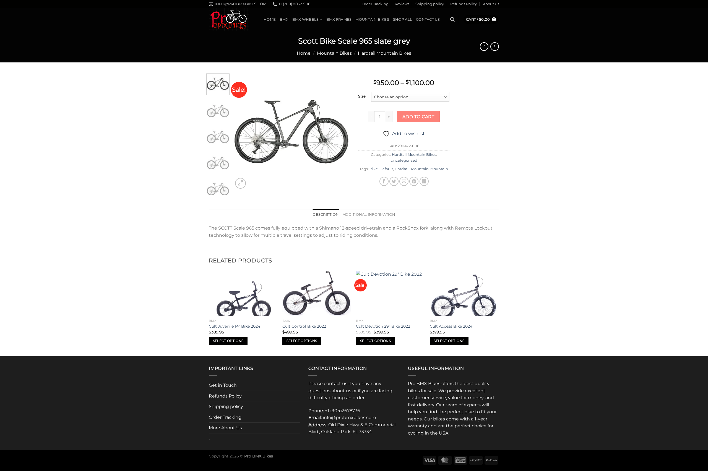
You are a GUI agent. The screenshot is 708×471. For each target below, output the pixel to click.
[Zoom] (240, 183)
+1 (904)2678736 (342, 410)
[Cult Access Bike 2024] (464, 293)
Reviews (402, 4)
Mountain (439, 169)
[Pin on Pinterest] (413, 181)
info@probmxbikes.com (349, 417)
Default (386, 169)
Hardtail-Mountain (412, 169)
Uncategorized (404, 160)
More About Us (225, 427)
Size (362, 96)
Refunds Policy (463, 4)
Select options (228, 341)
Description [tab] (326, 214)
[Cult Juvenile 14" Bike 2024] (243, 293)
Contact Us (428, 19)
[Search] (452, 19)
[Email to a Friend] (403, 181)
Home (270, 19)
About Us (491, 4)
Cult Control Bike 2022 (304, 326)
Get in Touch (223, 385)
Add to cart (418, 116)
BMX (284, 19)
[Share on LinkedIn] (424, 181)
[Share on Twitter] (394, 181)
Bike (373, 169)
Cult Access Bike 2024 (451, 326)
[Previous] (243, 131)
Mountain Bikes (372, 19)
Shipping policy (429, 4)
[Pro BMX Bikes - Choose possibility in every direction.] (232, 19)
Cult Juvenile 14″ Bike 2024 (234, 326)
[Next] (341, 131)
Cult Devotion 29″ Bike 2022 (383, 326)
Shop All (402, 19)
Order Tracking (375, 4)
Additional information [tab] (369, 214)
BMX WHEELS (305, 19)
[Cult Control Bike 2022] (316, 293)
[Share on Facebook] (384, 181)
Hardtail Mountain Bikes (384, 53)
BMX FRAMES (339, 19)
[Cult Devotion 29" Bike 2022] (390, 293)
